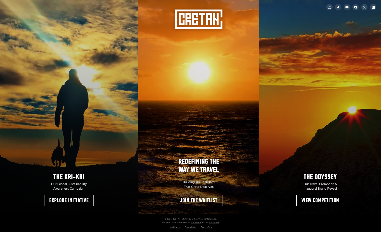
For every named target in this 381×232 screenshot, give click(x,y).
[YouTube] (347, 7)
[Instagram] (329, 7)
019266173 (214, 222)
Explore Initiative (69, 200)
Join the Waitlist (198, 200)
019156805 (196, 222)
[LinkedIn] (373, 7)
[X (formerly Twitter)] (364, 7)
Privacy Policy (190, 227)
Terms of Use (206, 227)
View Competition (320, 200)
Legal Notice (174, 227)
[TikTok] (338, 7)
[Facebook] (355, 7)
